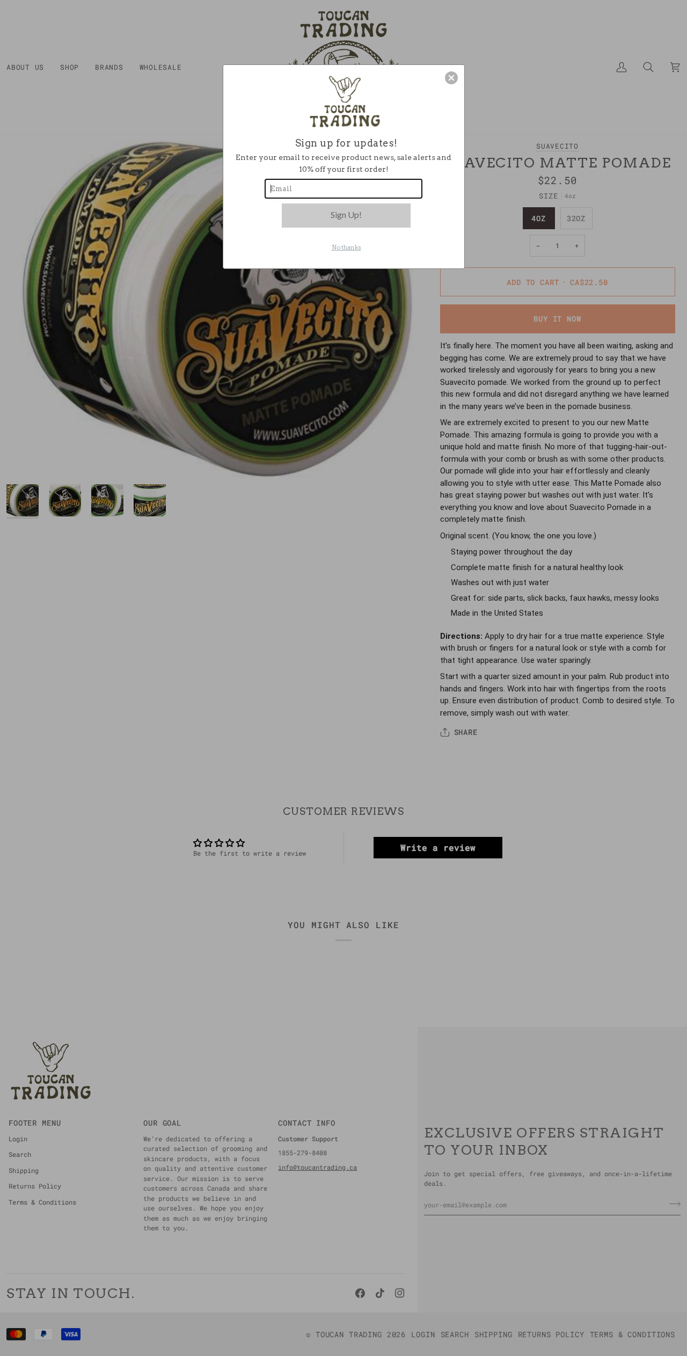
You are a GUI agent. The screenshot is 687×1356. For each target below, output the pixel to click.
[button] (451, 77)
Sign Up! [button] (346, 214)
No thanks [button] (346, 247)
